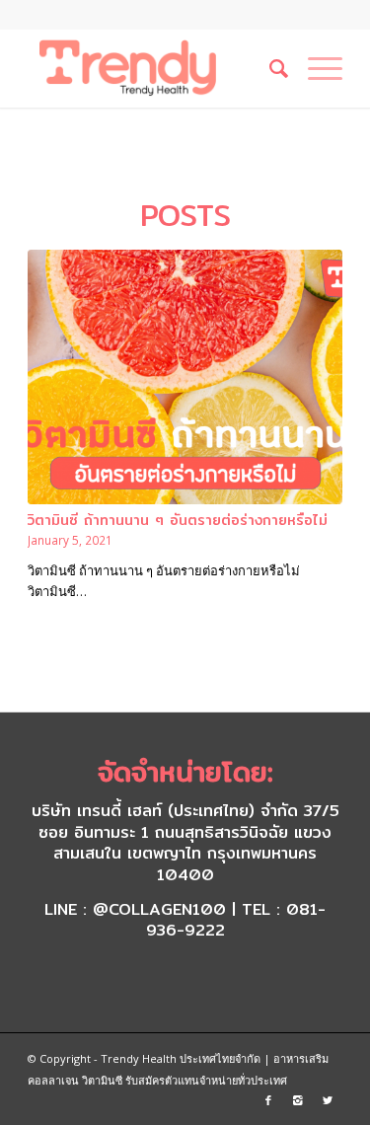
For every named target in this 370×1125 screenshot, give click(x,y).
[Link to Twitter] (327, 1100)
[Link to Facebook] (268, 1100)
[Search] (269, 68)
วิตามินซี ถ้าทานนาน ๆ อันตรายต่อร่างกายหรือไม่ (178, 520)
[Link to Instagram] (298, 1100)
